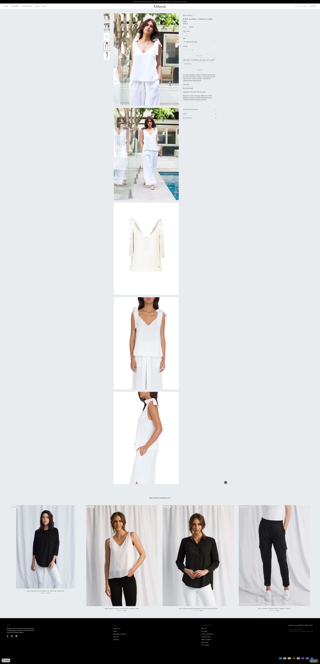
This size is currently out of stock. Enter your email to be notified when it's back (199, 60)
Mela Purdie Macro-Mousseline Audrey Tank (122, 608)
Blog (38, 6)
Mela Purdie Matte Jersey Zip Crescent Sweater (45, 591)
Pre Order (205, 631)
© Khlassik (10, 658)
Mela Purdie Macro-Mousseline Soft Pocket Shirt (198, 608)
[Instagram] (12, 636)
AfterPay (116, 639)
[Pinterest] (16, 636)
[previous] (5, 556)
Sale (44, 6)
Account (297, 6)
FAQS (115, 631)
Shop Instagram (206, 639)
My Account (205, 642)
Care (185, 113)
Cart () (313, 6)
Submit (199, 70)
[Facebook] (7, 636)
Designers (15, 6)
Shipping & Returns (190, 109)
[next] (315, 556)
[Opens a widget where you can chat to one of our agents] (313, 661)
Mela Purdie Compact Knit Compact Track (274, 608)
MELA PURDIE (27, 6)
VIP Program (205, 645)
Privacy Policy (206, 637)
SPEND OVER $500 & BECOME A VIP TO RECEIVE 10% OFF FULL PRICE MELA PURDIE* (160, 1)
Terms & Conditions (208, 634)
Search (305, 6)
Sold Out (199, 55)
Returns (116, 637)
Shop (6, 6)
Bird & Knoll (188, 15)
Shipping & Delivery (120, 634)
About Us (204, 628)
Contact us (117, 628)
